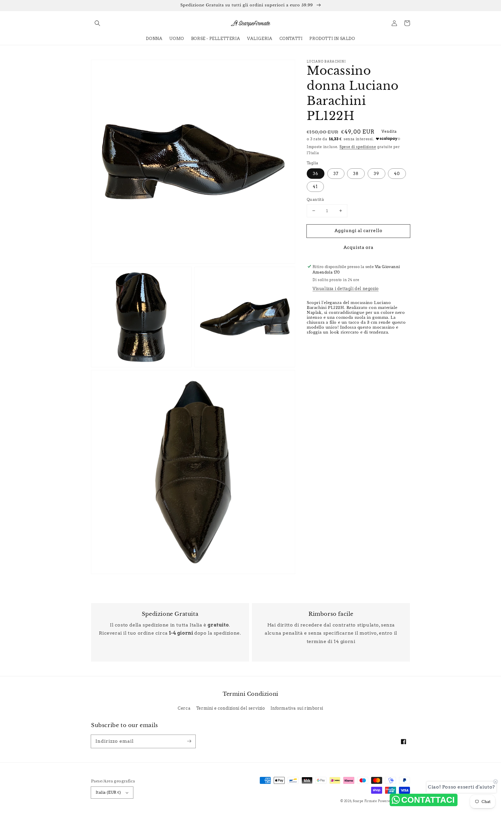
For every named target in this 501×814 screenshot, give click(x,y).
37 (335, 173)
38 (356, 173)
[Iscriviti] (189, 741)
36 (315, 173)
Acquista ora (358, 247)
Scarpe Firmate (365, 801)
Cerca (184, 708)
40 (397, 173)
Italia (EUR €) (108, 792)
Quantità (315, 199)
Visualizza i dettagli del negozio (346, 288)
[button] (97, 23)
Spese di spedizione (358, 147)
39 (376, 173)
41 (315, 186)
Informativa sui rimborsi (297, 708)
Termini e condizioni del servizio (230, 708)
